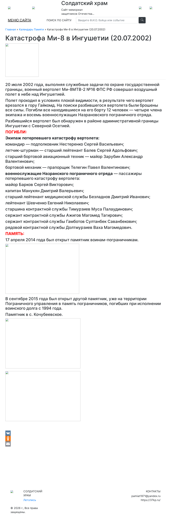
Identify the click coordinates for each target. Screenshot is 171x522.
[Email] (85, 444)
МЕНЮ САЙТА (19, 20)
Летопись (29, 500)
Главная (10, 29)
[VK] (85, 433)
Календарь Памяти (31, 29)
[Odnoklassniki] (85, 438)
